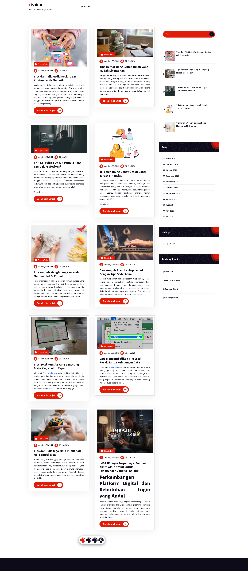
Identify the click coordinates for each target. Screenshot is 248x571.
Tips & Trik (84, 6)
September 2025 (173, 193)
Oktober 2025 (172, 187)
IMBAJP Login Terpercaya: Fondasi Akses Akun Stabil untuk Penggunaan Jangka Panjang (122, 467)
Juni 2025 (170, 210)
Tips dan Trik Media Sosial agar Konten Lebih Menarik (55, 78)
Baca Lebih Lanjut (46, 110)
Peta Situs (169, 271)
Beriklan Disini (171, 289)
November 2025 (173, 181)
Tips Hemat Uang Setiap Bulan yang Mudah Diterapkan (123, 69)
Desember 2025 (172, 176)
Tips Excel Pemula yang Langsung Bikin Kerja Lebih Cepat (56, 366)
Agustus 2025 (171, 199)
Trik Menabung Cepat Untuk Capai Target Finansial (122, 174)
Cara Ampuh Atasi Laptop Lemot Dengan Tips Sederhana (121, 272)
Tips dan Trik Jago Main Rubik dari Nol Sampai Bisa (57, 453)
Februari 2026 (172, 164)
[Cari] (211, 34)
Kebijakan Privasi (172, 280)
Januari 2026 (171, 170)
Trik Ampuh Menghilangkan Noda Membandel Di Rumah (56, 274)
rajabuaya (52, 373)
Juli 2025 (169, 205)
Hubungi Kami (171, 297)
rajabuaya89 (114, 367)
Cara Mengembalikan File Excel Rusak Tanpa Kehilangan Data (120, 360)
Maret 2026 (170, 158)
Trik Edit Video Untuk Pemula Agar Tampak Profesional (57, 164)
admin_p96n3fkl (45, 70)
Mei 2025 (169, 216)
